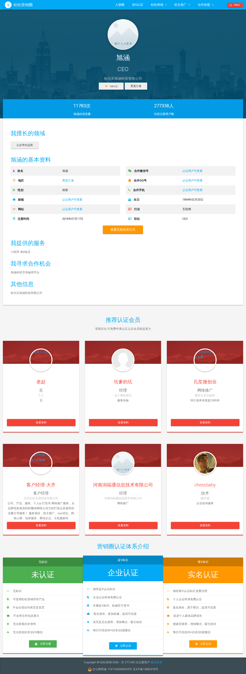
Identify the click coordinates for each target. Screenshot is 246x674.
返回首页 (156, 662)
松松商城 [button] (157, 5)
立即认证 (125, 645)
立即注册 (45, 643)
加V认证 (137, 5)
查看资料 (41, 422)
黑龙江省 (135, 86)
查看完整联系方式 (123, 229)
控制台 (237, 5)
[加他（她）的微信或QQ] (41, 352)
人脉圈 (119, 5)
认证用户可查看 (72, 199)
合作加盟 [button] (204, 5)
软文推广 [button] (180, 5)
